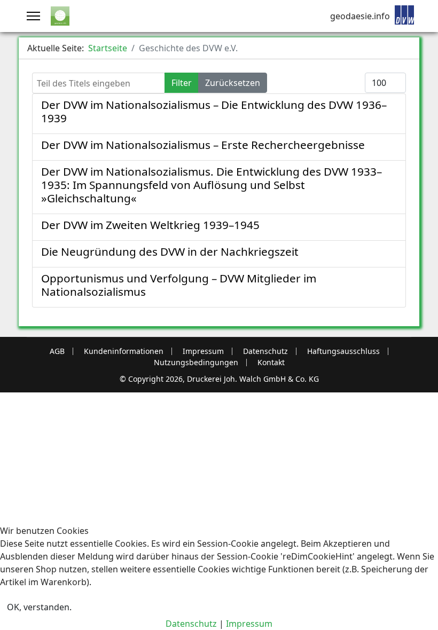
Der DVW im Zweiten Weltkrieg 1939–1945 (150, 224)
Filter (181, 83)
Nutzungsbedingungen (196, 362)
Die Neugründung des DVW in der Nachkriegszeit (170, 251)
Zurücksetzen (232, 83)
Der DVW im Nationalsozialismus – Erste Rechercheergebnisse (203, 144)
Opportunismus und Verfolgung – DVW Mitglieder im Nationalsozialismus (178, 285)
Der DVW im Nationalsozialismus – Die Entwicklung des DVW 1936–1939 (214, 111)
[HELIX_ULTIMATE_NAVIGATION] (33, 16)
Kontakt (271, 362)
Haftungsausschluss (343, 351)
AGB (57, 351)
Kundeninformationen (123, 351)
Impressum (203, 351)
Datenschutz (265, 351)
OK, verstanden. (39, 607)
